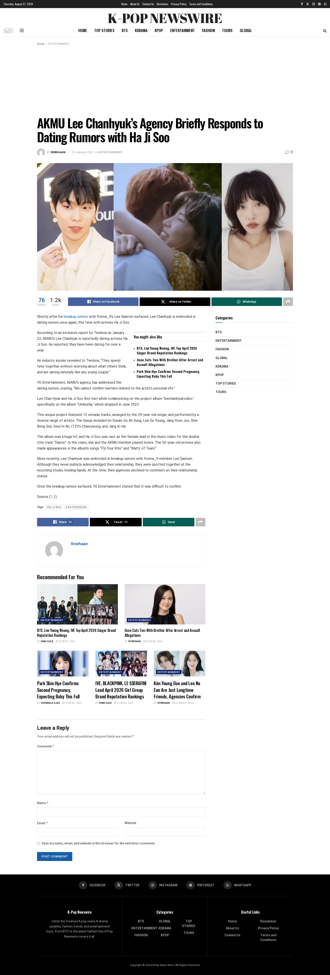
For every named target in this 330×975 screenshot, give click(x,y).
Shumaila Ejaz (50, 703)
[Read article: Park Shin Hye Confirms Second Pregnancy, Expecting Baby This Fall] (63, 663)
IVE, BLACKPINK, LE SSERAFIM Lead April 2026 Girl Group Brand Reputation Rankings (120, 690)
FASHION (208, 30)
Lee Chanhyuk (76, 507)
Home (124, 4)
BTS (125, 30)
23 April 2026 (153, 641)
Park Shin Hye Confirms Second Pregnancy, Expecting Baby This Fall (168, 374)
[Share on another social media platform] (288, 301)
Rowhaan (58, 152)
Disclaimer (162, 4)
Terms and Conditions (201, 4)
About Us (135, 4)
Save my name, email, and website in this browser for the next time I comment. (98, 843)
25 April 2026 (66, 641)
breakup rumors (76, 316)
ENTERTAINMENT (182, 30)
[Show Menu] (22, 30)
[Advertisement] (165, 80)
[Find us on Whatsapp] (325, 4)
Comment (45, 746)
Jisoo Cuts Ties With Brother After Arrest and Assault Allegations (170, 362)
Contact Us (148, 4)
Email (42, 823)
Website (130, 823)
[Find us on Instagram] (313, 4)
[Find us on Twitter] (307, 4)
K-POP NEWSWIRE (165, 17)
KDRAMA (141, 30)
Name (43, 803)
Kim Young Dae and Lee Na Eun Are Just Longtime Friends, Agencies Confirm (177, 690)
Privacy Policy (179, 4)
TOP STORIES (104, 30)
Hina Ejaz (47, 641)
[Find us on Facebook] (302, 4)
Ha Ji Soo (54, 507)
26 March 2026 (183, 703)
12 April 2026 (124, 703)
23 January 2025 (82, 152)
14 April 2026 (72, 703)
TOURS (227, 30)
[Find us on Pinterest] (319, 4)
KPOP (159, 30)
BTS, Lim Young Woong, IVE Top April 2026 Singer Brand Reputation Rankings (167, 350)
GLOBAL (246, 30)
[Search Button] (325, 30)
